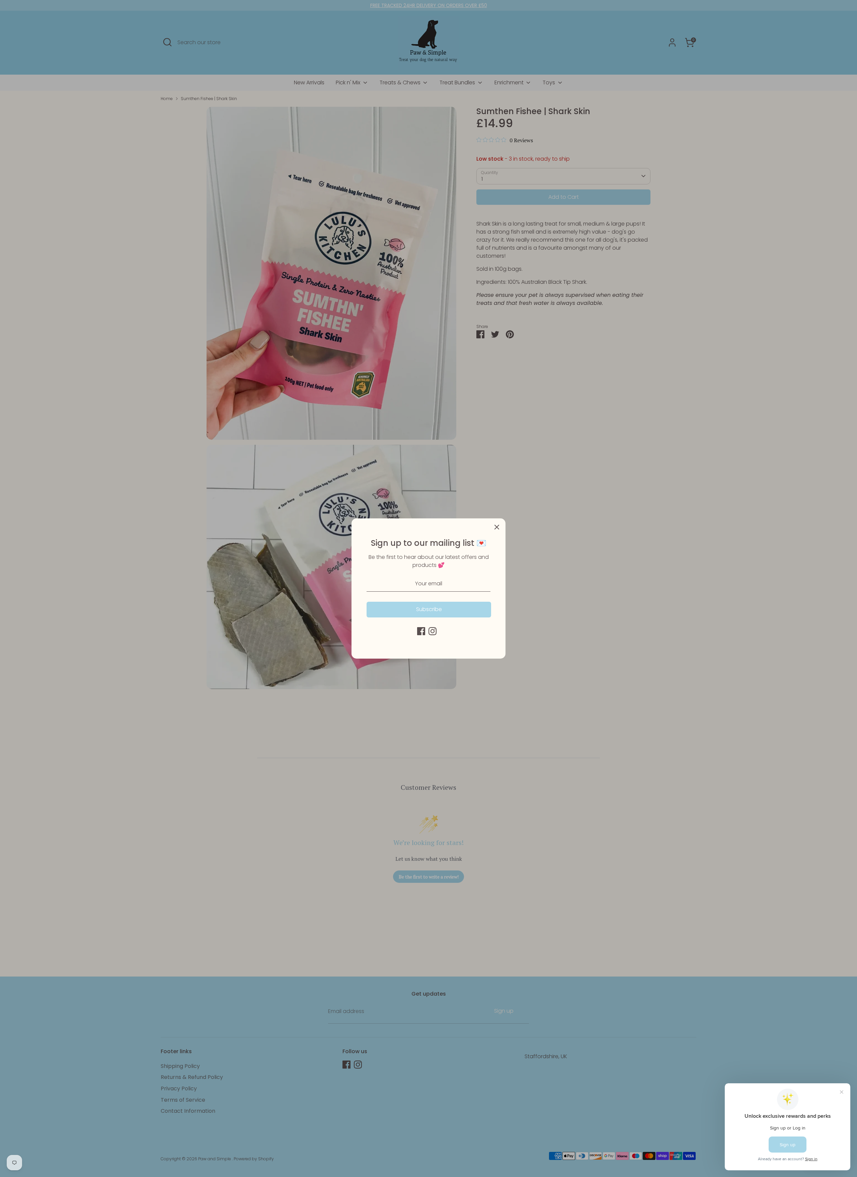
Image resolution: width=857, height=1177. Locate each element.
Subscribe (429, 609)
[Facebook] (421, 631)
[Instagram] (432, 631)
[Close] (496, 527)
